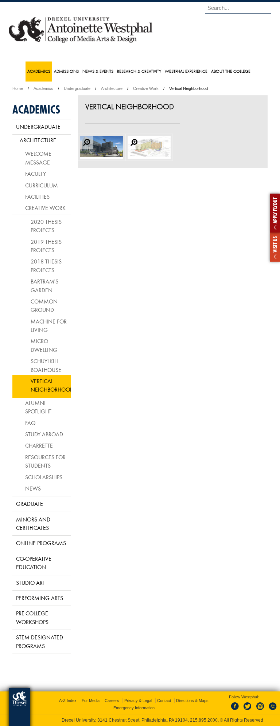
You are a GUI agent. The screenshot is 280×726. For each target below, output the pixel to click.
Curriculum (41, 185)
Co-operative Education (33, 563)
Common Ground (44, 305)
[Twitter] (248, 710)
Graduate (29, 503)
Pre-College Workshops (32, 617)
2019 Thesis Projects (46, 246)
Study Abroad (44, 434)
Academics (43, 88)
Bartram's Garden (44, 285)
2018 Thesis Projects (46, 265)
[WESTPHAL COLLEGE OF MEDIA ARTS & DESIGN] (80, 42)
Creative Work (146, 88)
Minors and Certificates (33, 523)
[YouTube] (272, 710)
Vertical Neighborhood (51, 385)
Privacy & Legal (138, 700)
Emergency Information (134, 708)
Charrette (39, 445)
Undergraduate (77, 88)
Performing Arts (39, 598)
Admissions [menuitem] (66, 71)
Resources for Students (45, 461)
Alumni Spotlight (38, 407)
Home (17, 88)
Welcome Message (38, 158)
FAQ (30, 423)
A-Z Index (68, 700)
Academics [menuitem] (38, 71)
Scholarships (43, 477)
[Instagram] (260, 710)
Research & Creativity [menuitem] (139, 71)
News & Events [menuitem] (97, 71)
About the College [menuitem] (230, 71)
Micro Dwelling (44, 345)
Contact (164, 700)
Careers (112, 700)
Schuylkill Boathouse (46, 365)
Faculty (35, 173)
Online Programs (41, 543)
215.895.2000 (204, 720)
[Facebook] (236, 710)
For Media (91, 700)
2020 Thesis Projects (46, 226)
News (33, 488)
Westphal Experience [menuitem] (186, 71)
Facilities (37, 196)
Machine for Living (49, 325)
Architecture (111, 88)
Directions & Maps (192, 700)
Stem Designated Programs (39, 641)
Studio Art (30, 582)
